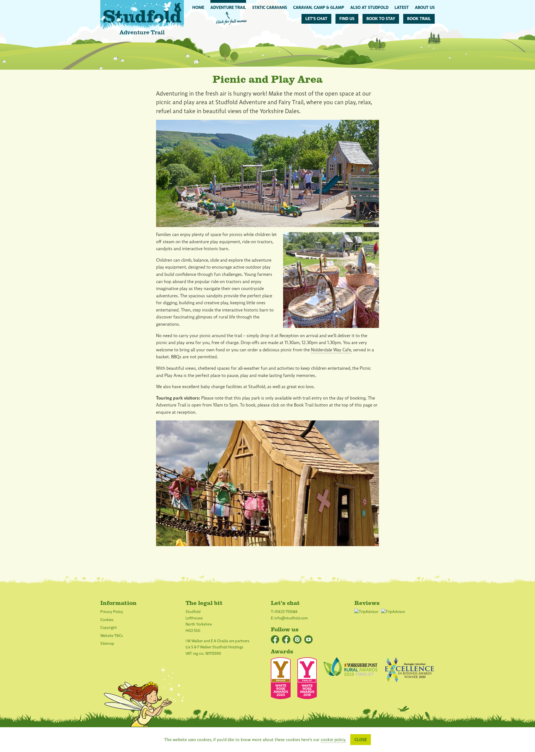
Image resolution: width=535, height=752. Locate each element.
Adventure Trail (228, 7)
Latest (402, 7)
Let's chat (316, 18)
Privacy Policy (111, 611)
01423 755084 (286, 611)
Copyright (108, 627)
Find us (346, 18)
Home (198, 7)
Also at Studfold (369, 7)
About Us (425, 7)
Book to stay (380, 18)
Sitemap (107, 643)
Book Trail (419, 18)
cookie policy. (333, 740)
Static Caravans (269, 7)
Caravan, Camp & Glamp (318, 7)
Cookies (106, 619)
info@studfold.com (291, 618)
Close (360, 740)
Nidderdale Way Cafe (331, 350)
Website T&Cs (111, 635)
